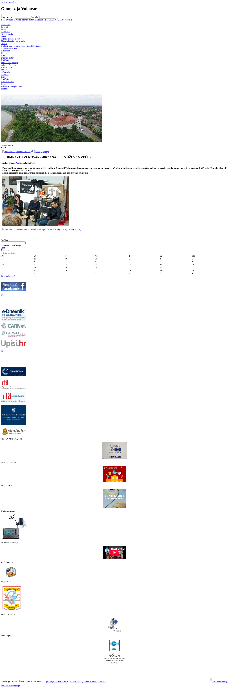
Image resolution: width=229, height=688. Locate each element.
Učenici (4, 53)
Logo (3, 29)
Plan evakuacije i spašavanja (13, 41)
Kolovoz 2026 (9, 253)
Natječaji (4, 74)
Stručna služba (7, 34)
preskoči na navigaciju (10, 686)
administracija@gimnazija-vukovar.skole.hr (88, 681)
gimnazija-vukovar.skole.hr (57, 681)
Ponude (4, 77)
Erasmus (4, 89)
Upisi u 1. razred (14, 20)
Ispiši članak (46, 229)
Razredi (4, 84)
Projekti (4, 70)
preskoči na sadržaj (9, 2)
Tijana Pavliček (16, 163)
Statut (3, 36)
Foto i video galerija (9, 62)
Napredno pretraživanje (11, 245)
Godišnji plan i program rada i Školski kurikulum (21, 46)
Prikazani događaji (9, 276)
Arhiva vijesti (6, 67)
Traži (3, 248)
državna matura (28, 20)
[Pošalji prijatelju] (41, 151)
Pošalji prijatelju (75, 229)
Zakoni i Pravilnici (9, 65)
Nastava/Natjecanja (9, 48)
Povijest (4, 27)
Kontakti (68, 20)
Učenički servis (7, 81)
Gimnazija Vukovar (19, 8)
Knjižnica (39, 20)
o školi (4, 20)
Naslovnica (5, 24)
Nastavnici (5, 32)
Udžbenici (5, 51)
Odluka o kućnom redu (10, 39)
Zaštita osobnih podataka (11, 86)
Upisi (3, 55)
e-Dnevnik (5, 72)
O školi (4, 43)
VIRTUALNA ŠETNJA (54, 20)
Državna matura (7, 58)
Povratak (34, 229)
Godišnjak (5, 79)
